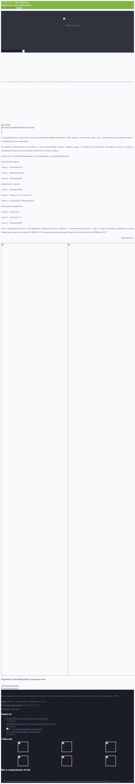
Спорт (32, 127)
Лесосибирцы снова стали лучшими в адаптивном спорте (31, 724)
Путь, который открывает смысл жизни (23, 732)
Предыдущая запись (10, 686)
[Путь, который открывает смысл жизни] (24, 729)
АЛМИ (106, 782)
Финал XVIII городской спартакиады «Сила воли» (27, 718)
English (19, 7)
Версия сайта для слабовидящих (16, 5)
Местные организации (11, 127)
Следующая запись (9, 688)
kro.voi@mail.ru (22, 2)
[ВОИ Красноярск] (71, 25)
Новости (25, 127)
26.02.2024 (5, 125)
